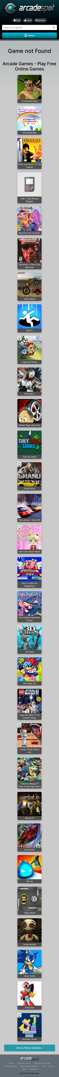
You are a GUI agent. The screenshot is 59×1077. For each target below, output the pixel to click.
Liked (29, 20)
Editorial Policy (24, 1063)
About (11, 1063)
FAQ (43, 1066)
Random (41, 20)
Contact (33, 1069)
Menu (32, 35)
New (18, 20)
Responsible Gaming (29, 1066)
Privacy (51, 1066)
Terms (24, 1069)
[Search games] (54, 27)
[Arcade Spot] (29, 9)
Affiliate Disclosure (41, 1063)
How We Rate (10, 1066)
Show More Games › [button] (29, 1048)
